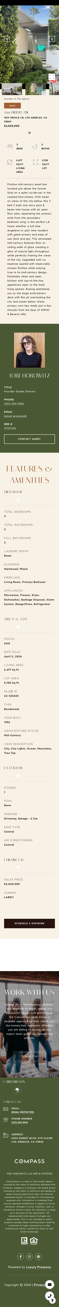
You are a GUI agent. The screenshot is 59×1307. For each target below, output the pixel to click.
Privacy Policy (44, 1285)
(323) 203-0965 (14, 403)
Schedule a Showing (30, 923)
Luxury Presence (38, 1267)
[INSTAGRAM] (29, 1256)
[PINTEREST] (38, 1256)
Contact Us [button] (29, 1056)
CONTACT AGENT (29, 439)
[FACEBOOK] (20, 1256)
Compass (18, 1188)
